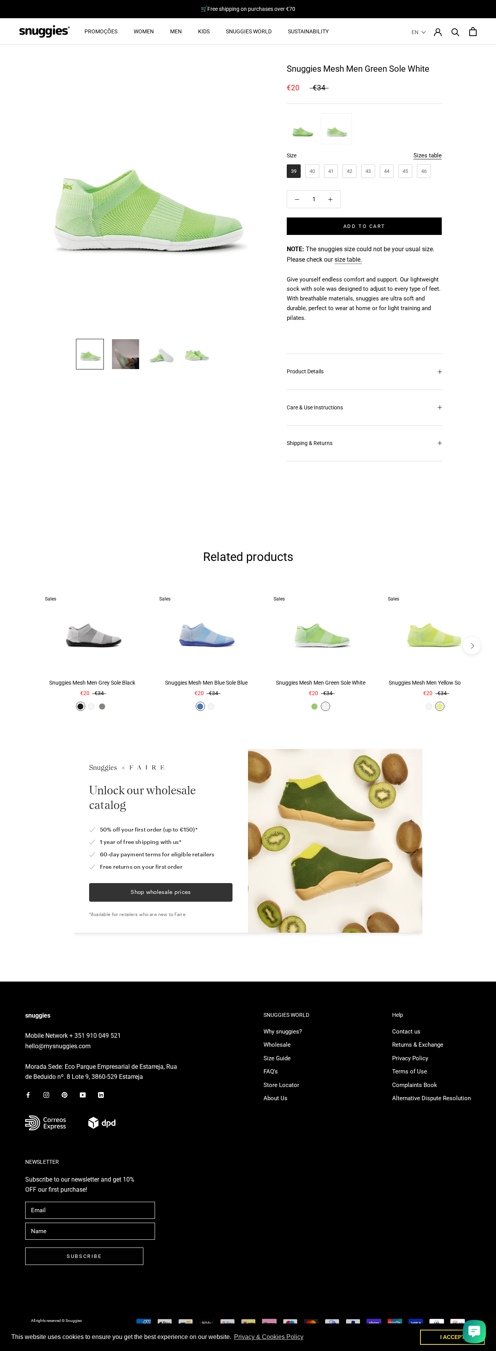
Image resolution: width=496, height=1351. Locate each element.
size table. (348, 259)
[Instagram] (46, 1094)
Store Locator (281, 1085)
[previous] (24, 645)
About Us (276, 1098)
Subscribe (84, 1256)
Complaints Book (414, 1085)
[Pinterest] (64, 1094)
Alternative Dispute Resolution (431, 1098)
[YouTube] (83, 1094)
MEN (176, 31)
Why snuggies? (283, 1031)
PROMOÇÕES (100, 31)
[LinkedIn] (101, 1094)
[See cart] (473, 31)
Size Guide (277, 1058)
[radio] (302, 128)
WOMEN (144, 31)
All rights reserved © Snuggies (56, 1320)
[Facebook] (28, 1094)
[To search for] (455, 32)
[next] (471, 645)
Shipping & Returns (309, 443)
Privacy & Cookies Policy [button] (268, 1337)
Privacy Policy (410, 1058)
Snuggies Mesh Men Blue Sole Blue (206, 683)
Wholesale (277, 1044)
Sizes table (427, 155)
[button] (419, 32)
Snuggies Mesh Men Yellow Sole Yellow (435, 683)
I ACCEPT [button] (452, 1337)
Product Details (305, 371)
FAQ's (271, 1071)
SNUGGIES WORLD (249, 31)
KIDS (204, 31)
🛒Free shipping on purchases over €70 (248, 9)
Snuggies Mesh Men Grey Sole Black (92, 683)
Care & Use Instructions (315, 407)
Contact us (406, 1031)
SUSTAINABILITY (308, 31)
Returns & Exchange (417, 1044)
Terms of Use (409, 1071)
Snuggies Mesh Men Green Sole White (320, 683)
